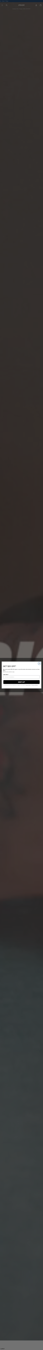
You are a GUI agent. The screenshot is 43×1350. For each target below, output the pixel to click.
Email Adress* (5, 674)
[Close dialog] (39, 663)
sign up (21, 682)
